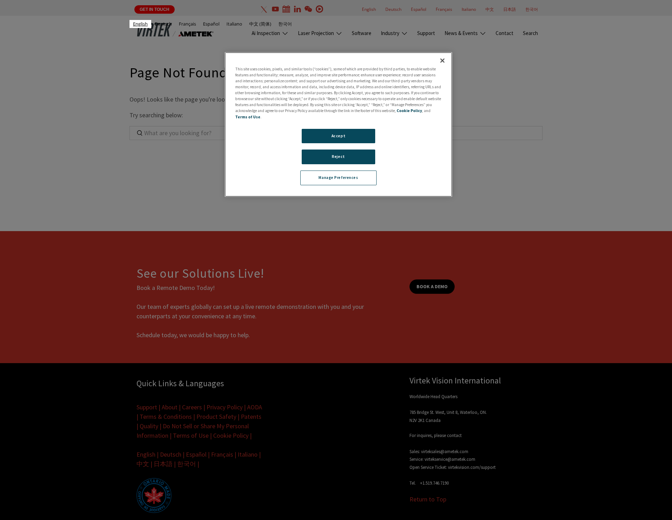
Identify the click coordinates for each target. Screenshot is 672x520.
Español (211, 24)
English (140, 24)
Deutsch (163, 24)
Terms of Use (247, 116)
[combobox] (140, 24)
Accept (338, 135)
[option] (163, 24)
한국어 (285, 24)
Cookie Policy (409, 110)
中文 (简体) (260, 24)
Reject (338, 156)
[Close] (442, 60)
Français (187, 24)
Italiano (234, 24)
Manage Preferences (338, 177)
